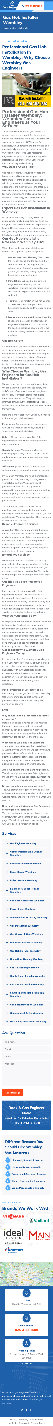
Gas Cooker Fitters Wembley (26, 934)
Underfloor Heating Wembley (26, 959)
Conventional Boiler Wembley (26, 1013)
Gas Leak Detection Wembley (26, 1004)
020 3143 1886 (33, 6)
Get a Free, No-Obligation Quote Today (27, 1115)
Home (6, 28)
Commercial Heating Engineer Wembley (27, 853)
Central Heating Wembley (24, 967)
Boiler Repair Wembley (23, 872)
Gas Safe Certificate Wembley (27, 900)
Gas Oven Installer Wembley (26, 942)
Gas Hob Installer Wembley (25, 950)
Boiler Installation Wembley (25, 863)
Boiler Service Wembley (23, 880)
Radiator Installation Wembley (27, 984)
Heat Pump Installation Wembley (28, 1021)
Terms (42, 1423)
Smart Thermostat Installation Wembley (27, 994)
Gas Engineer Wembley (23, 843)
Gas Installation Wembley (24, 925)
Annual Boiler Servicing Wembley (28, 917)
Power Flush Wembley (22, 909)
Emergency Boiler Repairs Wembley (24, 890)
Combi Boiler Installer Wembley (27, 976)
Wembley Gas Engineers (31, 1419)
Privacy (34, 1423)
